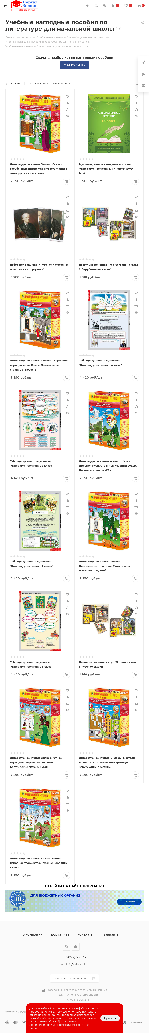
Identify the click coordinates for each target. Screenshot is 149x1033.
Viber (66, 947)
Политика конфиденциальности (77, 995)
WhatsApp (76, 947)
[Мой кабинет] (104, 5)
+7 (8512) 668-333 (75, 957)
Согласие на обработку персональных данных (77, 990)
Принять (110, 1018)
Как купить (60, 934)
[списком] (136, 84)
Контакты (85, 934)
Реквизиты (110, 934)
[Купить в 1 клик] (67, 110)
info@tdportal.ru (77, 964)
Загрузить (74, 65)
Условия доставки (77, 1000)
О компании (33, 934)
